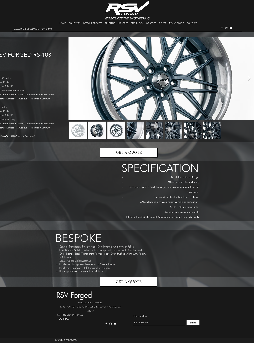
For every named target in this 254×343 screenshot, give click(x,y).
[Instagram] (226, 27)
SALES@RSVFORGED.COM (26, 29)
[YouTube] (230, 27)
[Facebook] (221, 27)
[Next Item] (249, 78)
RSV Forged (74, 295)
